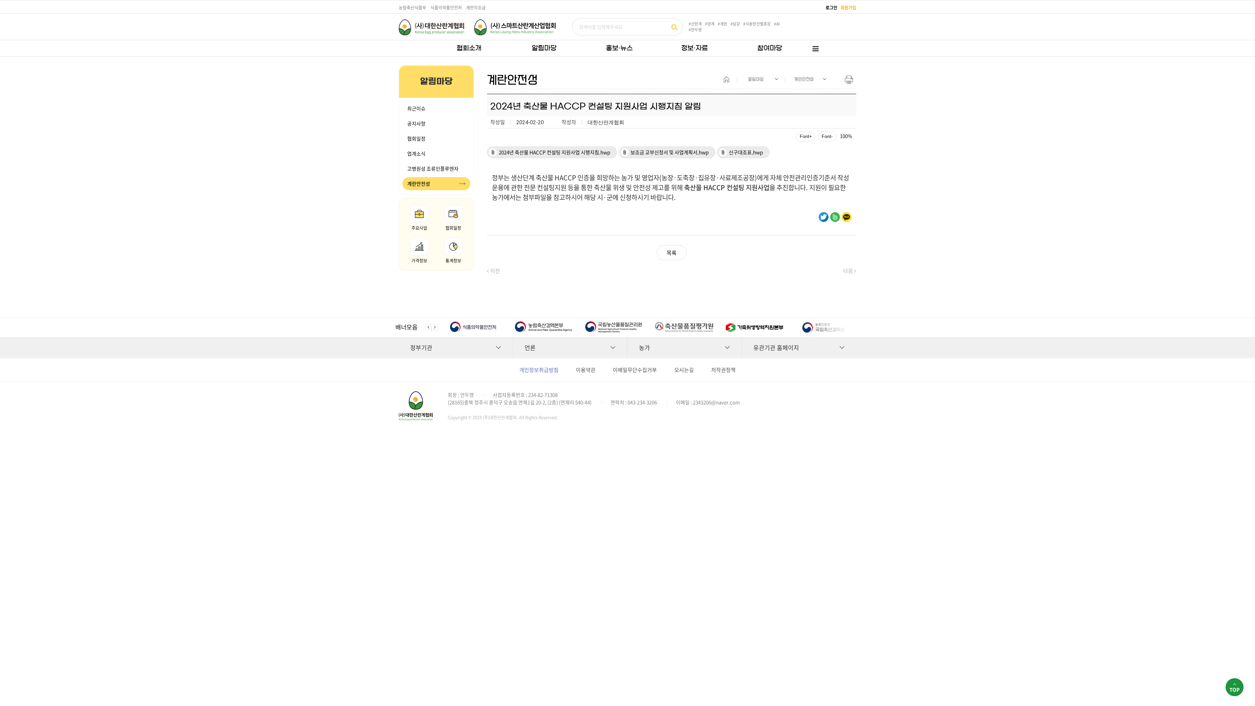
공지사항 (416, 123)
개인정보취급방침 (539, 370)
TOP (1235, 689)
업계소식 (416, 153)
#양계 (709, 24)
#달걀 (735, 24)
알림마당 (544, 48)
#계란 (722, 24)
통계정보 (453, 260)
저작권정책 (723, 370)
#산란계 (695, 24)
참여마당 (769, 48)
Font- (827, 136)
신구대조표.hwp (741, 152)
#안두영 (695, 30)
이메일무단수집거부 (635, 370)
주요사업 (419, 228)
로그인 (831, 7)
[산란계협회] (431, 27)
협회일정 (416, 138)
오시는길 (684, 370)
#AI (777, 24)
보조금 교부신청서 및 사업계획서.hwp (665, 152)
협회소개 (469, 48)
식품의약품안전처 (446, 7)
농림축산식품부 (412, 7)
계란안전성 (418, 183)
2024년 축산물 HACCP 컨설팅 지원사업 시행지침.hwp (550, 152)
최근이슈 (416, 108)
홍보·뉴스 (619, 48)
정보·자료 (694, 48)
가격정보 (419, 260)
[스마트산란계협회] (515, 27)
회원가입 (848, 7)
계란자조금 (476, 7)
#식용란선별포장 (757, 24)
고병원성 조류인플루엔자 (433, 168)
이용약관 (585, 370)
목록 (672, 253)
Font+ (806, 136)
